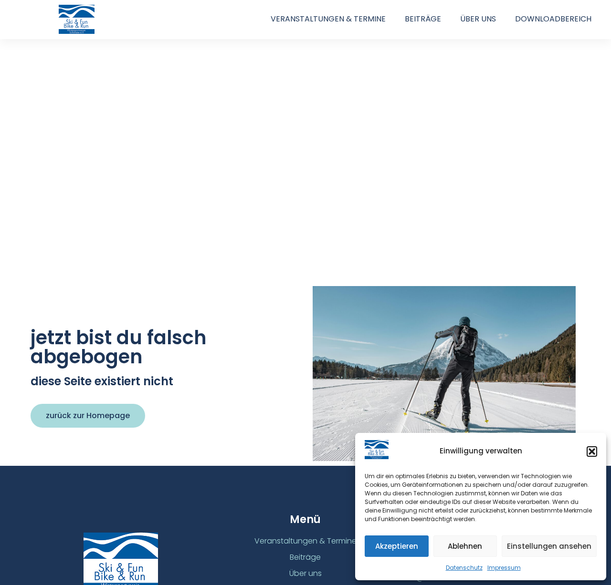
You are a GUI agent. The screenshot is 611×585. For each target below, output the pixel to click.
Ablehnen (465, 546)
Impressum (504, 568)
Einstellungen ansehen (549, 546)
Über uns (478, 18)
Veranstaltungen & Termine (328, 18)
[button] (592, 451)
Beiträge (423, 18)
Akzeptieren (396, 546)
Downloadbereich (553, 18)
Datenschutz (464, 568)
